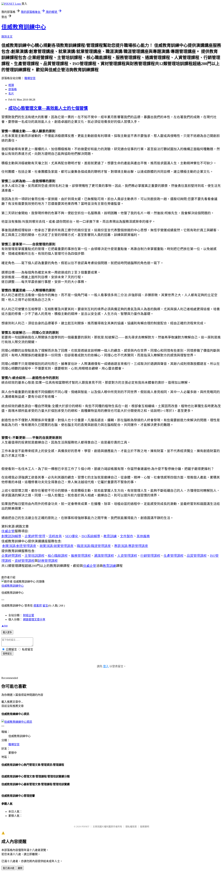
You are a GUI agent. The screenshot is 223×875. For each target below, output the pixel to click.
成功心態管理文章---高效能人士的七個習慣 (48, 108)
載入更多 (7, 632)
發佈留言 (7, 653)
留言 (45, 605)
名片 (11, 93)
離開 (20, 868)
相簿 (11, 85)
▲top (4, 625)
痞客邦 (37, 605)
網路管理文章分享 (34, 619)
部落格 (12, 89)
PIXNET (85, 826)
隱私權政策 (131, 826)
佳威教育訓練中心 (23, 27)
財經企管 (28, 615)
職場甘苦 (30, 78)
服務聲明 (144, 826)
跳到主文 (7, 36)
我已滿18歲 (8, 868)
